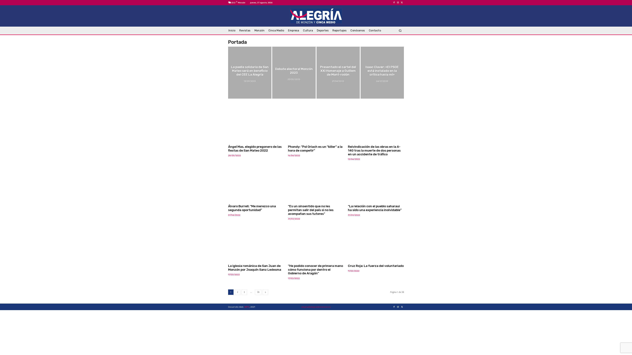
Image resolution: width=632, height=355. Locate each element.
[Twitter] (402, 3)
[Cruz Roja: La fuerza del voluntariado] (376, 242)
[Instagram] (398, 3)
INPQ (246, 307)
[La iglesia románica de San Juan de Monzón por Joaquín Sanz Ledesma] (256, 242)
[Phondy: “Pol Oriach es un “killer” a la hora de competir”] (316, 123)
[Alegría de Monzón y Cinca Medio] (316, 16)
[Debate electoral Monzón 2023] (294, 73)
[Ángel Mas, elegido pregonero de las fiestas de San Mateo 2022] (256, 123)
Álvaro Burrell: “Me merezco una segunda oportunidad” (252, 208)
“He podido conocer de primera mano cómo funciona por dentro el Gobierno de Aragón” (315, 269)
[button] (400, 31)
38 (258, 292)
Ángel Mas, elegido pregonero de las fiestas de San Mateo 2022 (255, 148)
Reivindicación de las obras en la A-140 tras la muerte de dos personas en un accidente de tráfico (374, 150)
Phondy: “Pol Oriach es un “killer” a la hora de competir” (315, 148)
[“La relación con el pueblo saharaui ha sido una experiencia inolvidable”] (376, 183)
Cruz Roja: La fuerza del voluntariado (376, 266)
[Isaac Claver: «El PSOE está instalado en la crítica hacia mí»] (382, 73)
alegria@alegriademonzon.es (316, 306)
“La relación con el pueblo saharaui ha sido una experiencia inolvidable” (375, 208)
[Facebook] (394, 3)
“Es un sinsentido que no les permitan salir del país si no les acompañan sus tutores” (310, 210)
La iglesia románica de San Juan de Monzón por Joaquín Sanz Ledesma (254, 268)
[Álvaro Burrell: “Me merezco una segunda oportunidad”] (256, 183)
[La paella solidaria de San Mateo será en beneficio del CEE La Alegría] (249, 73)
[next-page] (265, 292)
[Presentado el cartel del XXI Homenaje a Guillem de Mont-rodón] (338, 73)
